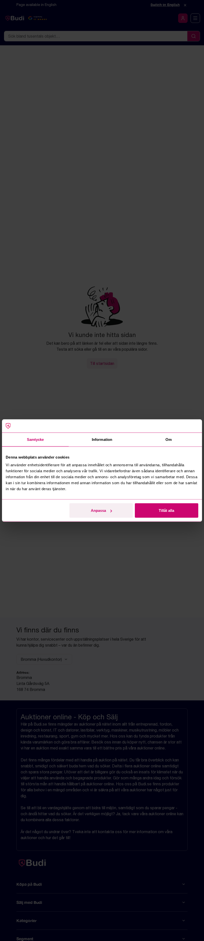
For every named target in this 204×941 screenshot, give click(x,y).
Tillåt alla (166, 510)
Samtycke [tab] (35, 439)
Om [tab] (168, 439)
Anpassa (98, 510)
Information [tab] (102, 439)
